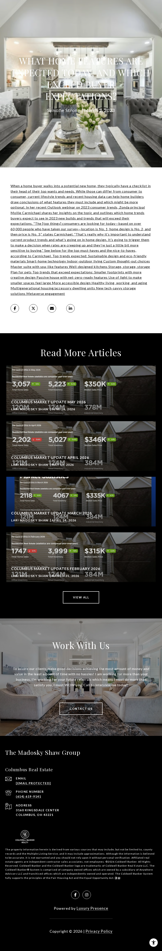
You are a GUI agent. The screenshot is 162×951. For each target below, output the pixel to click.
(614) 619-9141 (28, 796)
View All (81, 597)
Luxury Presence (92, 908)
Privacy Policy (99, 931)
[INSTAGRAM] (86, 895)
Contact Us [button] (81, 708)
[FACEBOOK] (75, 895)
